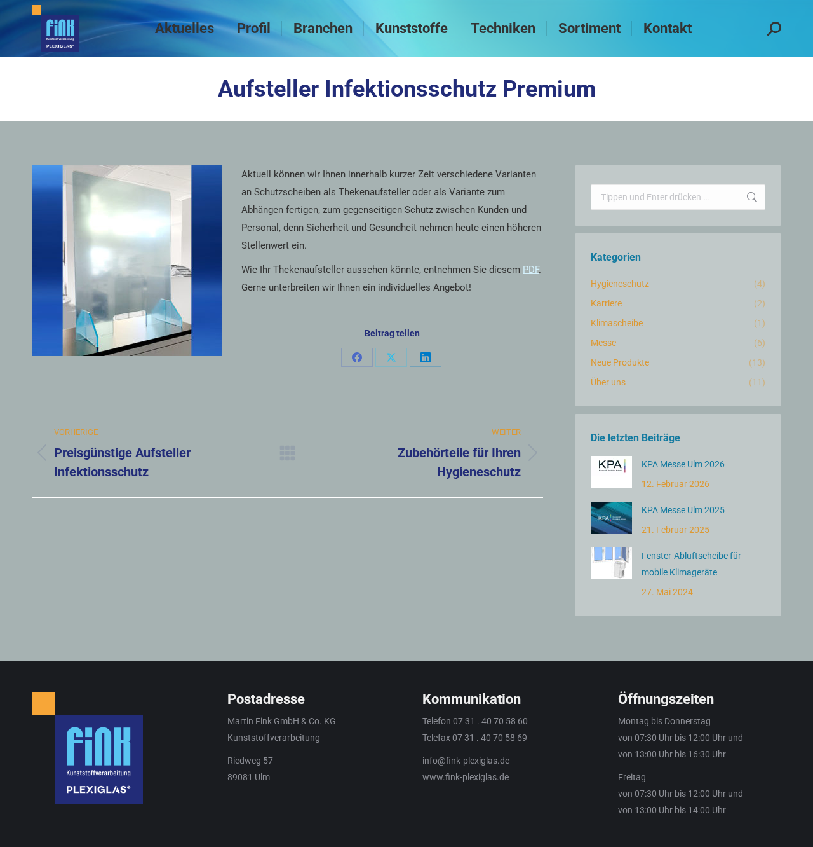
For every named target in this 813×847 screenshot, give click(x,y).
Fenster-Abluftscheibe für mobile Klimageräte (691, 564)
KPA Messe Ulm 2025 (683, 510)
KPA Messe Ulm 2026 (683, 464)
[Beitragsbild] (611, 472)
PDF (531, 269)
